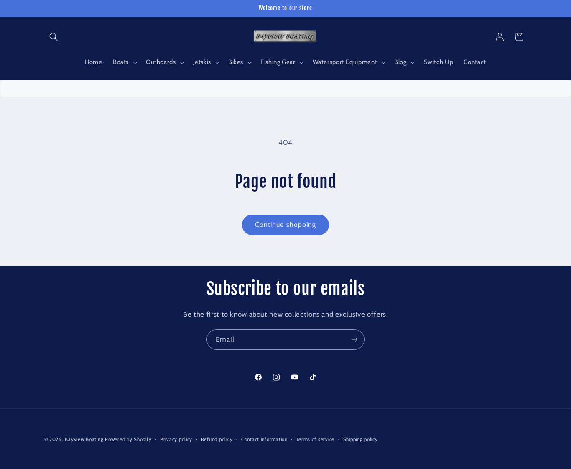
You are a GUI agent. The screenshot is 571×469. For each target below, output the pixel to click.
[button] (54, 36)
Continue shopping (285, 224)
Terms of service (315, 439)
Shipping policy (360, 439)
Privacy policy (176, 439)
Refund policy (217, 439)
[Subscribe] (354, 339)
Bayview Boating (85, 439)
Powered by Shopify (128, 439)
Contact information (264, 439)
